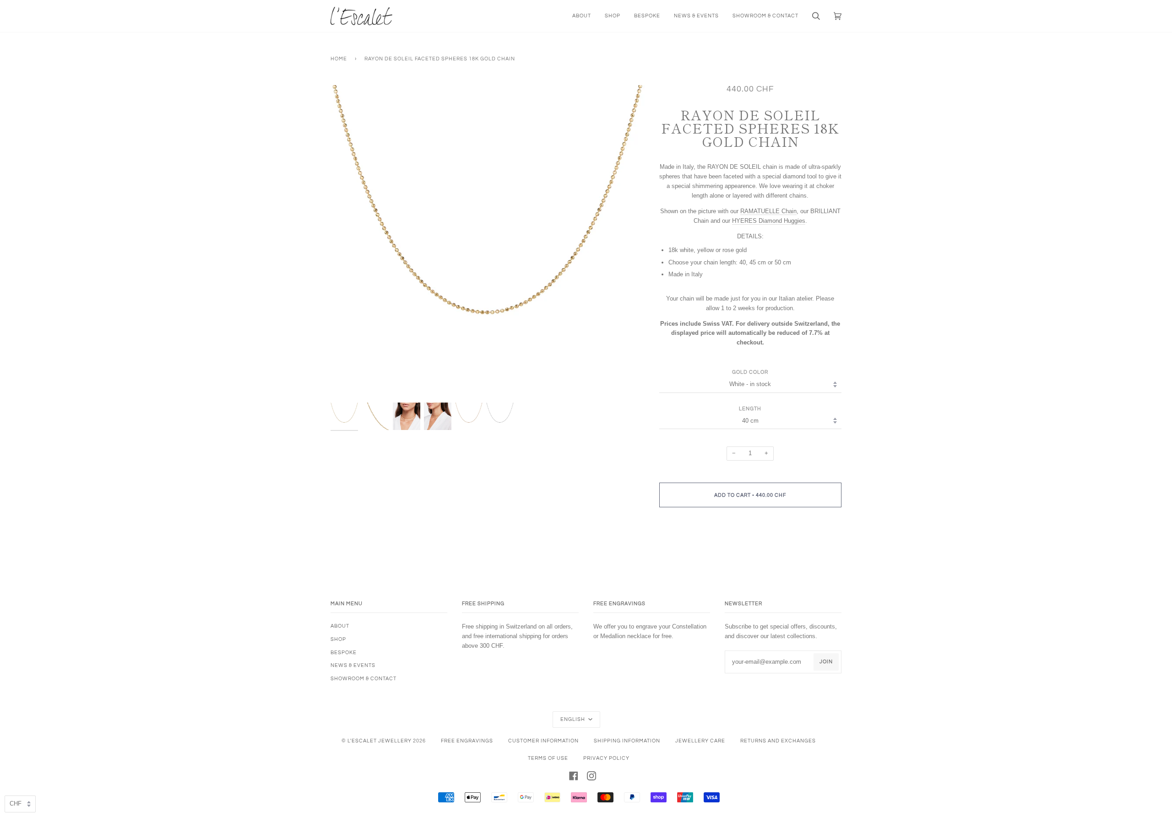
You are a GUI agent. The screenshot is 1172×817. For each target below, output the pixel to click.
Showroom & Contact (363, 678)
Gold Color (750, 372)
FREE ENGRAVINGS (467, 740)
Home (339, 58)
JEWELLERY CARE (700, 740)
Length (750, 408)
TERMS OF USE (548, 758)
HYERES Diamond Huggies (768, 220)
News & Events (353, 665)
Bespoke (344, 652)
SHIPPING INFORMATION (627, 740)
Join (826, 661)
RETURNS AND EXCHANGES (778, 740)
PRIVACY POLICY (606, 758)
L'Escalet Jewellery (379, 740)
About (340, 626)
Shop (338, 639)
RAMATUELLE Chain (768, 211)
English (573, 719)
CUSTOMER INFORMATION (543, 740)
